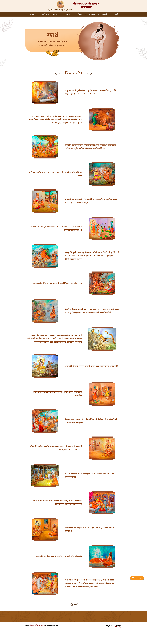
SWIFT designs (117, 627)
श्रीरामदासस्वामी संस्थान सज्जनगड (37, 625)
